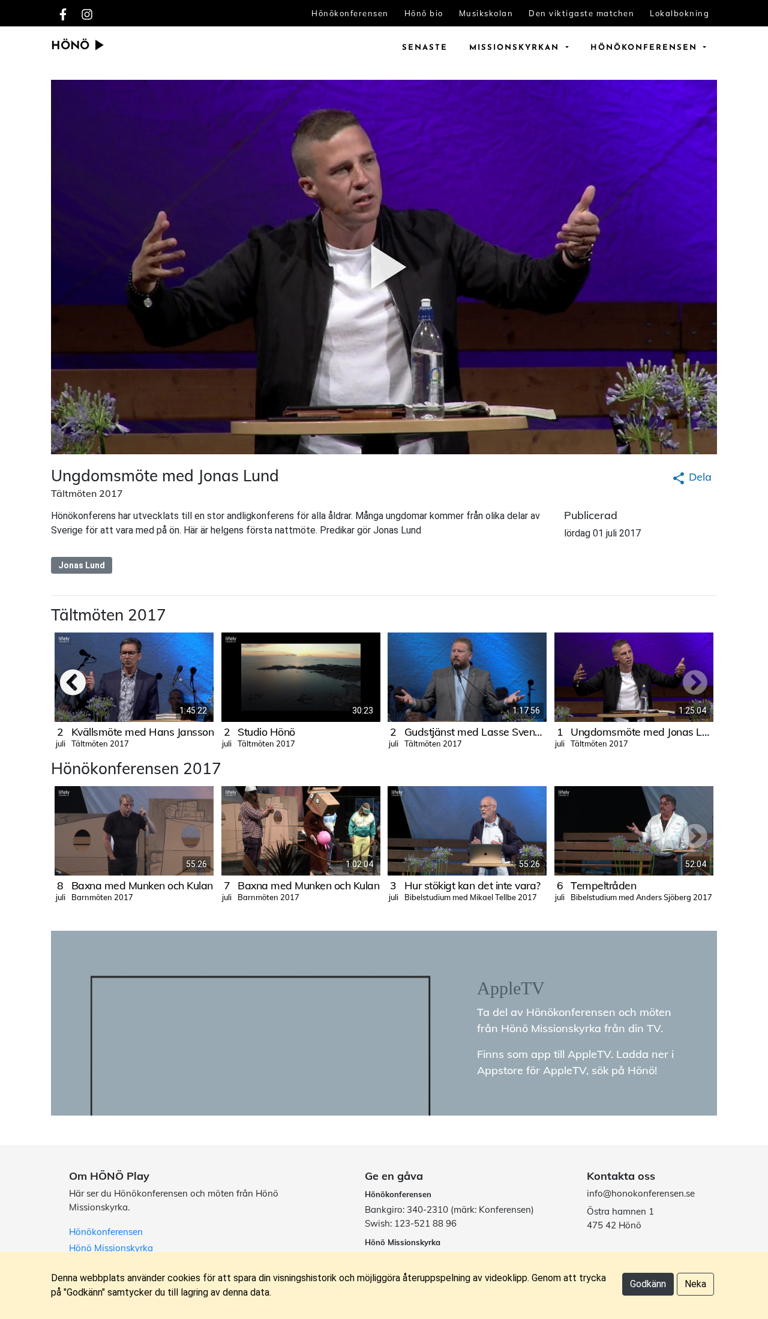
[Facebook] (63, 13)
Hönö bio (423, 13)
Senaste (425, 48)
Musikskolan (486, 13)
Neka (695, 1284)
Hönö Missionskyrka (111, 1248)
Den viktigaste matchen (581, 13)
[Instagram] (87, 13)
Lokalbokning (679, 13)
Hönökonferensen (350, 13)
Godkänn (648, 1284)
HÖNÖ (72, 46)
